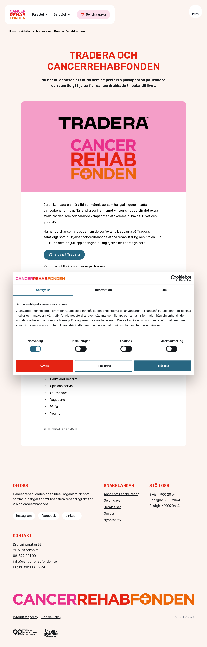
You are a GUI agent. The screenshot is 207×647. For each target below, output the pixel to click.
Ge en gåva (112, 500)
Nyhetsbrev (112, 520)
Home (13, 31)
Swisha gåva (96, 14)
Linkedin (71, 516)
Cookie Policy (51, 617)
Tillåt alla (162, 365)
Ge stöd (59, 14)
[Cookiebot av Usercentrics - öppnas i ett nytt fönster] (173, 278)
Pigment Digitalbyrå (184, 617)
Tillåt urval (103, 365)
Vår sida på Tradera (64, 254)
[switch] (81, 349)
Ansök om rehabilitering (122, 494)
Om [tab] (164, 290)
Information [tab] (103, 290)
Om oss (109, 513)
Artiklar (26, 31)
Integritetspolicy (25, 617)
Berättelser (112, 507)
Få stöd (38, 14)
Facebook (48, 516)
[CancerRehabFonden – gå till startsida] (103, 599)
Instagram (24, 516)
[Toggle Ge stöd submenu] (69, 14)
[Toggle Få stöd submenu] (47, 14)
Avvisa (44, 365)
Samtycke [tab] (43, 290)
